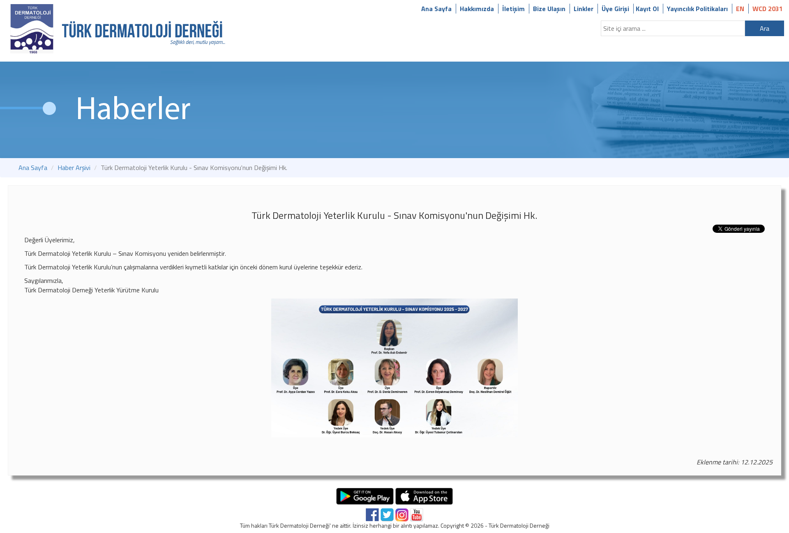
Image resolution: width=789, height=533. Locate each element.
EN (740, 9)
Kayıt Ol (647, 9)
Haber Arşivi (74, 167)
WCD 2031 (767, 9)
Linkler (583, 9)
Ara (764, 28)
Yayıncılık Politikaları (697, 9)
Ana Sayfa (436, 9)
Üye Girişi (615, 9)
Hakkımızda (477, 9)
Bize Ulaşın (549, 9)
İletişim (513, 9)
